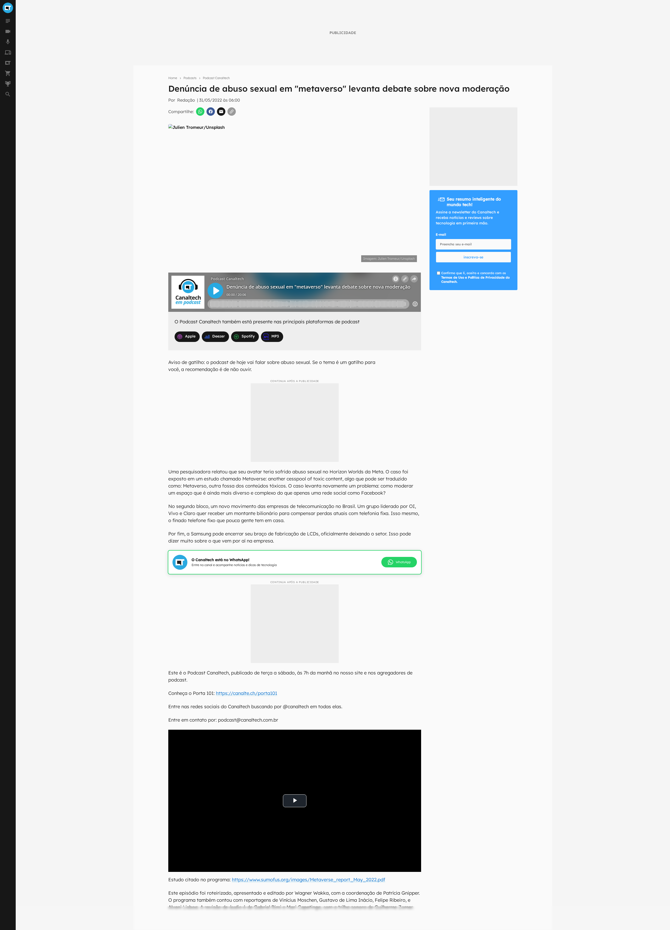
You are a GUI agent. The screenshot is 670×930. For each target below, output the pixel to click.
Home (172, 78)
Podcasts (190, 78)
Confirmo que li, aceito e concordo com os (475, 277)
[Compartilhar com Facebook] (210, 111)
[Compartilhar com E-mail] (221, 111)
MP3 (275, 336)
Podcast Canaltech (216, 78)
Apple (190, 336)
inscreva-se (473, 257)
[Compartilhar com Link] (231, 111)
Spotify (248, 336)
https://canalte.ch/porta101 (246, 693)
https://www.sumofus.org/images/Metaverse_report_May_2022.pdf (308, 880)
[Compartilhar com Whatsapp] (200, 111)
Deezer (218, 336)
